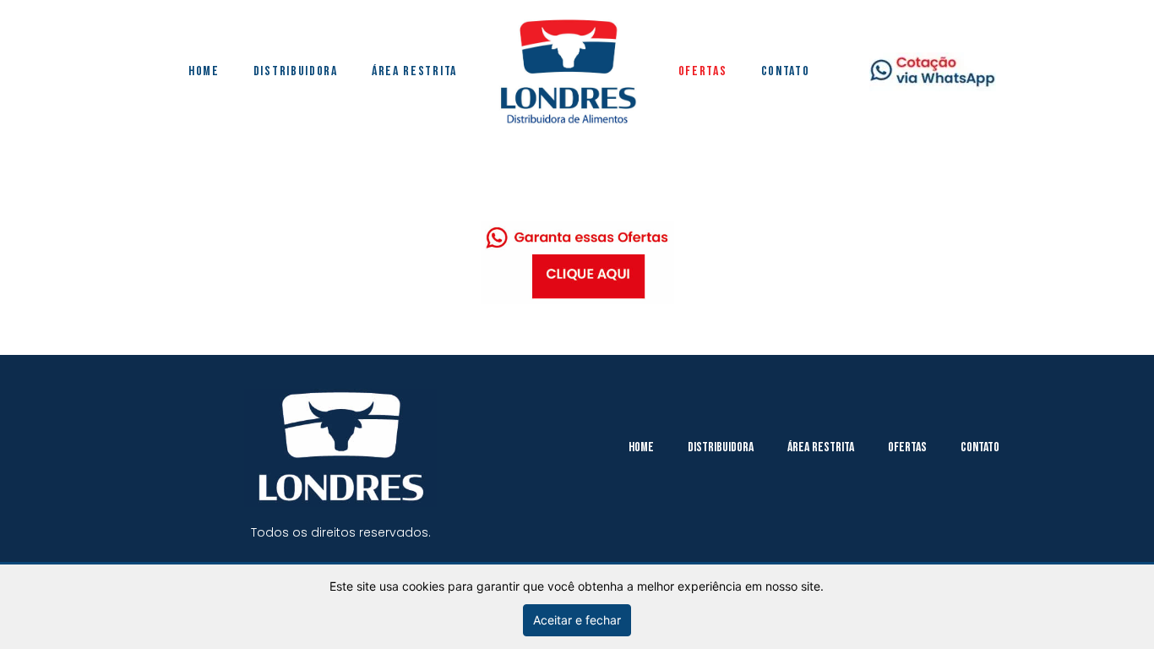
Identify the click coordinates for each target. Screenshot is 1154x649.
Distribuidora (295, 71)
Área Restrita (414, 71)
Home (204, 71)
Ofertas (702, 71)
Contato (785, 71)
